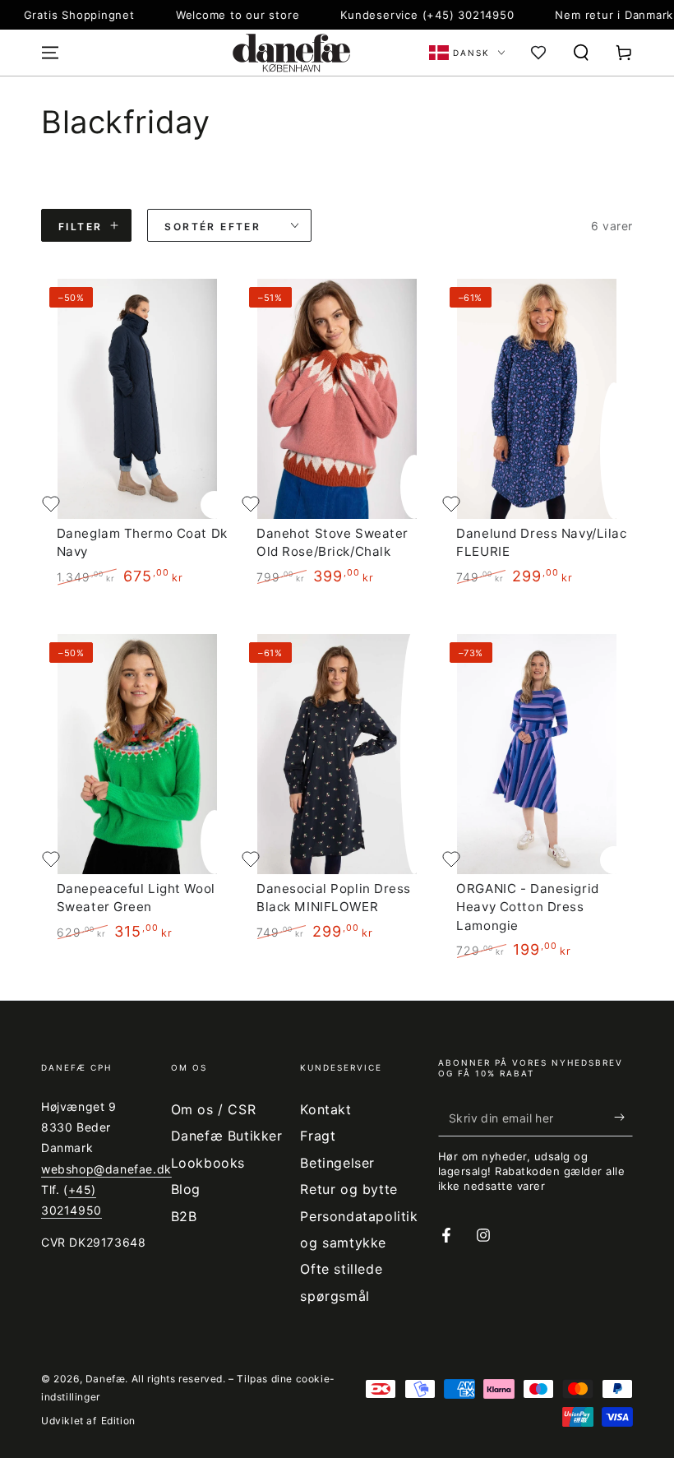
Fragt (317, 1135)
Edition (118, 1420)
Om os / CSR (213, 1109)
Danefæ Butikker (227, 1135)
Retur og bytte (348, 1189)
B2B (184, 1216)
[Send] (623, 1117)
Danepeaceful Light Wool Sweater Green (136, 897)
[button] (581, 53)
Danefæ (105, 1378)
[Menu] (50, 53)
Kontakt (325, 1109)
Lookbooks (208, 1163)
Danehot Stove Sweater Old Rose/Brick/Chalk (332, 542)
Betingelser (337, 1163)
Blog (186, 1189)
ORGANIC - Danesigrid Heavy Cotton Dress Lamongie (527, 907)
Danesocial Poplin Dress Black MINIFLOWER (333, 897)
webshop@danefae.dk (106, 1169)
